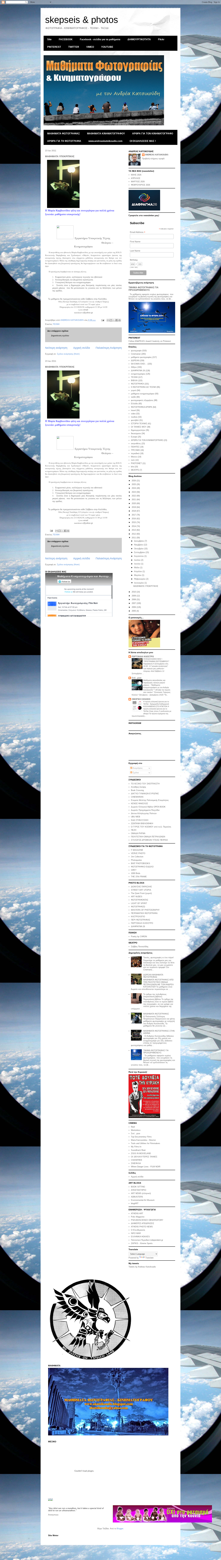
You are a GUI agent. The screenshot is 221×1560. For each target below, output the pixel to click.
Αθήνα (134, 367)
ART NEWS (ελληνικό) (141, 1193)
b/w (132, 467)
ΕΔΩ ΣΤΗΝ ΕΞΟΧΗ (139, 820)
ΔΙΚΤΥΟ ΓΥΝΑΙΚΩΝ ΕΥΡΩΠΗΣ (145, 793)
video (133, 414)
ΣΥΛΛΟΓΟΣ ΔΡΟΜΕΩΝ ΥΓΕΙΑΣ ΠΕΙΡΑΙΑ (149, 840)
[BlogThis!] (110, 320)
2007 (134, 603)
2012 (134, 534)
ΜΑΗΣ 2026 (136, 175)
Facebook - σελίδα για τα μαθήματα (100, 39)
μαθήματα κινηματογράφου (142, 394)
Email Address (137, 232)
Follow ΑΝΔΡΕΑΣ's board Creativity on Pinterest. (150, 341)
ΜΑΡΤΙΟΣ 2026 (138, 181)
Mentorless (136, 1130)
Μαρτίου (138, 575)
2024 (134, 488)
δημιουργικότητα (138, 430)
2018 (134, 511)
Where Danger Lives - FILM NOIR (145, 1166)
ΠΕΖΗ (133, 830)
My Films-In (136, 1147)
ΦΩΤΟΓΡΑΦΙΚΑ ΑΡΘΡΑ (141, 407)
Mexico (134, 457)
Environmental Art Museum (143, 1200)
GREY (134, 870)
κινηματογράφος (138, 374)
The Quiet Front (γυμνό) (141, 893)
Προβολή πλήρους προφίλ (153, 158)
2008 (134, 599)
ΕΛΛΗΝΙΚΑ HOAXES (140, 1236)
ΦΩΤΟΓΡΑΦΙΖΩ (138, 906)
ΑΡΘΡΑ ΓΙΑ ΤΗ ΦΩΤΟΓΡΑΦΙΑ (64, 141)
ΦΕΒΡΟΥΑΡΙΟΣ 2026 (140, 185)
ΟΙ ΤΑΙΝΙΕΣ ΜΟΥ (138, 427)
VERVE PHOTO (138, 853)
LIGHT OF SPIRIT (139, 903)
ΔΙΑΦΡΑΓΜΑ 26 (138, 370)
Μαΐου (137, 567)
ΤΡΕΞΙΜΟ (135, 450)
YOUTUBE (107, 47)
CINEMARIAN (137, 797)
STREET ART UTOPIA (141, 890)
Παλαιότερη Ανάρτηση (109, 347)
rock (133, 460)
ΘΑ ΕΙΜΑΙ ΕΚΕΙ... (139, 364)
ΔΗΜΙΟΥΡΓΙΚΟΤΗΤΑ (139, 39)
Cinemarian (136, 354)
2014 (134, 526)
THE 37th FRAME (139, 876)
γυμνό (133, 390)
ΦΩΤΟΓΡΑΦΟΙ (137, 384)
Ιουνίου (137, 564)
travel (133, 410)
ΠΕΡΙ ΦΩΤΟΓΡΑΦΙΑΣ (140, 920)
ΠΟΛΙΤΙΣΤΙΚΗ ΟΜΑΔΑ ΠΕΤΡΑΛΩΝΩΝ (148, 837)
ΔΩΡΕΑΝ (135, 360)
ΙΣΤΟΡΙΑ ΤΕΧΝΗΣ (139, 423)
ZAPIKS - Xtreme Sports (142, 1243)
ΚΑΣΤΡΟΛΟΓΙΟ (138, 916)
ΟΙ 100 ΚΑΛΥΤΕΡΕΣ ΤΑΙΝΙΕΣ (144, 1157)
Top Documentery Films (141, 1137)
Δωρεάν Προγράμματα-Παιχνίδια (145, 810)
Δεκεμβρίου (139, 541)
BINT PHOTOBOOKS (140, 863)
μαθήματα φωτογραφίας (141, 357)
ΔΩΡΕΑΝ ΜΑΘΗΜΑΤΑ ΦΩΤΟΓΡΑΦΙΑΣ (153, 976)
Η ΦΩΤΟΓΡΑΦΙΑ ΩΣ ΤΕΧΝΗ (143, 387)
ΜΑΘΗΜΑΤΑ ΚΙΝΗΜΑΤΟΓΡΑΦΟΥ (106, 133)
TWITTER (73, 47)
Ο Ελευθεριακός (138, 1230)
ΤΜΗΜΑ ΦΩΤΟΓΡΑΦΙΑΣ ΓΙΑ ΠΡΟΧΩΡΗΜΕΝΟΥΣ (143, 288)
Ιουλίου (137, 560)
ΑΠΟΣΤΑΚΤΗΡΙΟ (138, 1190)
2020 (134, 503)
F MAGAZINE (137, 850)
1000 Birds (135, 873)
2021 (134, 499)
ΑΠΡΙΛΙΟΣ (135, 178)
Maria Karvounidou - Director (143, 1140)
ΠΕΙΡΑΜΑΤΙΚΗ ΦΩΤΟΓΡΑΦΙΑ (144, 913)
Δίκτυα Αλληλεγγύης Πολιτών (144, 813)
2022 (134, 496)
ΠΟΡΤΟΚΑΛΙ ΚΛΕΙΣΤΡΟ (143, 656)
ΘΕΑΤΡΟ (135, 470)
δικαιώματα (136, 433)
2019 (134, 507)
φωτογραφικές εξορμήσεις (142, 400)
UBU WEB (135, 817)
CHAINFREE (136, 1160)
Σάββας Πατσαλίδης (139, 946)
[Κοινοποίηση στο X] (113, 320)
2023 (134, 492)
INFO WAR (136, 1233)
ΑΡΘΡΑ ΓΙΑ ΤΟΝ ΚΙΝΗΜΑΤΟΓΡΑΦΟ (152, 133)
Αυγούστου (139, 556)
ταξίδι (133, 397)
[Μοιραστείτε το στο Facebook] (116, 320)
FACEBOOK (66, 39)
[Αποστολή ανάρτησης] (102, 320)
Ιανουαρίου (139, 583)
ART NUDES (136, 896)
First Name (135, 241)
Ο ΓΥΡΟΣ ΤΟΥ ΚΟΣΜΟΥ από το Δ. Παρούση (151, 827)
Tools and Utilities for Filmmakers (145, 1143)
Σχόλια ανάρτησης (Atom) (68, 354)
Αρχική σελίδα (81, 347)
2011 (134, 538)
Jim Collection (137, 857)
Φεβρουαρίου (140, 579)
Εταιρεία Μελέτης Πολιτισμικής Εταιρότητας (150, 800)
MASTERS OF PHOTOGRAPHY (145, 910)
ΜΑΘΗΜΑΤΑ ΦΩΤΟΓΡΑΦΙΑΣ (63, 133)
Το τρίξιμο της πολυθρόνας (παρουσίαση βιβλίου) (154, 995)
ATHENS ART (137, 1213)
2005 (134, 611)
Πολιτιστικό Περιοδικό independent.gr (147, 1240)
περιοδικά (135, 453)
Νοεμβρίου (139, 545)
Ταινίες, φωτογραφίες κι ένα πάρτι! (158, 957)
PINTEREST (54, 47)
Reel (133, 1127)
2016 (134, 518)
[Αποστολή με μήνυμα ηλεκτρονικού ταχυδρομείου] (108, 320)
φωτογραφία (136, 350)
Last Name (135, 250)
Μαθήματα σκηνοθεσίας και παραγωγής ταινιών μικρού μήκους (154, 682)
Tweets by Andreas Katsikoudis (142, 1267)
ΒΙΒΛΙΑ (134, 380)
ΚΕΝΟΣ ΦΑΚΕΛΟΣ (139, 803)
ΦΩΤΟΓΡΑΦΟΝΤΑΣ (139, 900)
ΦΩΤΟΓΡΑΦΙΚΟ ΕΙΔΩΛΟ (142, 867)
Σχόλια (135, 772)
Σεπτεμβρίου (140, 552)
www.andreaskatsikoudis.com (105, 141)
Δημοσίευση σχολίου (60, 335)
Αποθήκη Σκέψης (138, 787)
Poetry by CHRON (139, 936)
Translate (149, 1258)
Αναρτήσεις (137, 768)
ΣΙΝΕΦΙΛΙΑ (136, 1163)
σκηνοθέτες (136, 443)
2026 (134, 480)
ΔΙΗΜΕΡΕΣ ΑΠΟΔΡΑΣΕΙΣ (142, 1223)
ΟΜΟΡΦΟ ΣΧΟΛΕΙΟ (141, 699)
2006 (134, 607)
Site (49, 39)
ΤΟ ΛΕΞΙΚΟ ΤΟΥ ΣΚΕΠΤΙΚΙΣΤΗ (145, 784)
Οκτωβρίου (139, 548)
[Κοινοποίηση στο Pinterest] (119, 320)
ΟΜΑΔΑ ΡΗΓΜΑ (138, 833)
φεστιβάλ (135, 420)
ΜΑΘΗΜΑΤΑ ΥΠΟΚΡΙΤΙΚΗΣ (145, 586)
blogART (134, 1203)
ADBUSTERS (137, 1197)
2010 (134, 592)
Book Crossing (137, 790)
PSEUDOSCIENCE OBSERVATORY (147, 1220)
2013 (134, 530)
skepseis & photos (81, 20)
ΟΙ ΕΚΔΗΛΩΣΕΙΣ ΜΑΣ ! (143, 141)
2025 (134, 484)
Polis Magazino (137, 1217)
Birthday (134, 260)
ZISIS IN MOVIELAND (141, 1153)
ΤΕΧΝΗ (56, 324)
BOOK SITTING (138, 1187)
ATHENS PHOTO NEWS (142, 1227)
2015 (134, 522)
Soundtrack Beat (138, 1150)
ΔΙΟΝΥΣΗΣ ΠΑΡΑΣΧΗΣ (141, 887)
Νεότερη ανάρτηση (56, 347)
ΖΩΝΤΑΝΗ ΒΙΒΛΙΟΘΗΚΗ (142, 823)
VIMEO (90, 47)
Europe (134, 437)
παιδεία (134, 417)
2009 (134, 596)
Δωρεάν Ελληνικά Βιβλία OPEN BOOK (148, 807)
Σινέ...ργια (136, 678)
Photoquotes (136, 860)
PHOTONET (136, 463)
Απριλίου (138, 571)
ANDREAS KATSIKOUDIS (156, 155)
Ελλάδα (134, 403)
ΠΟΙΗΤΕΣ (135, 447)
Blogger (120, 1528)
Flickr (161, 39)
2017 (134, 515)
